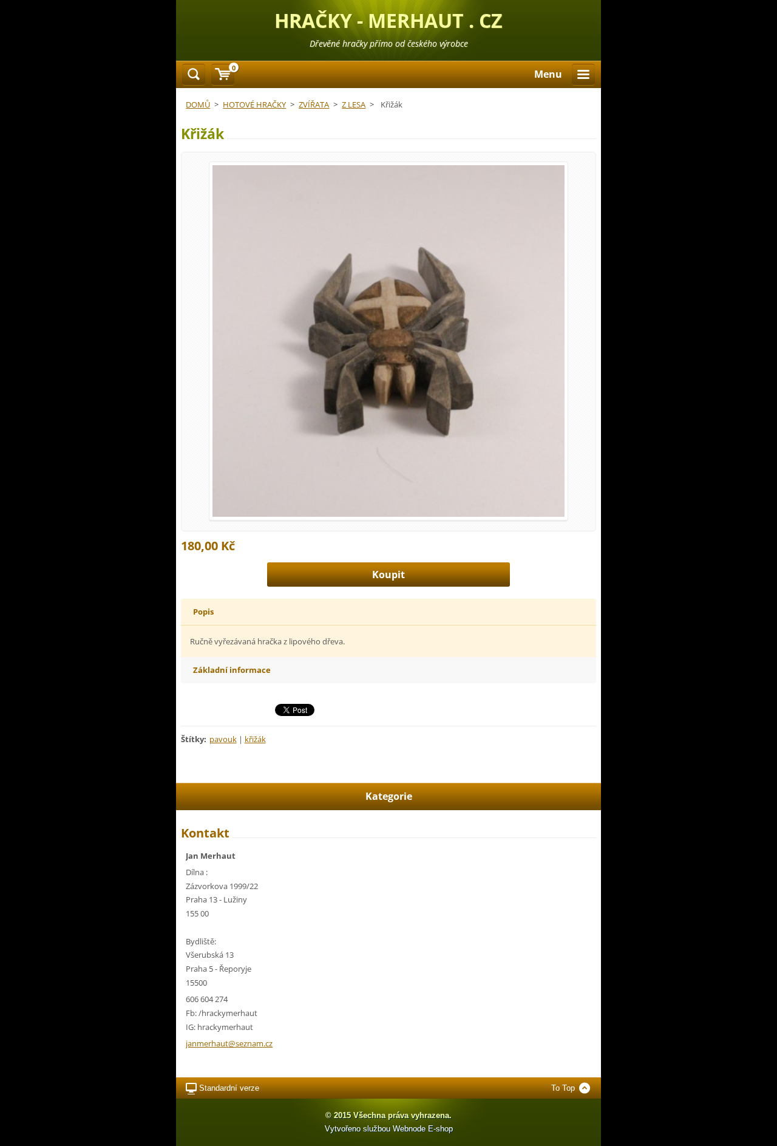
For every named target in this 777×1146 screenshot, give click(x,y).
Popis (203, 611)
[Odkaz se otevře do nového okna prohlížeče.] (388, 340)
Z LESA (353, 104)
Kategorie (388, 796)
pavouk (223, 739)
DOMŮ (198, 104)
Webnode (409, 1128)
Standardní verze (229, 1088)
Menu (548, 74)
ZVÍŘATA (314, 104)
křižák (255, 739)
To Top (563, 1088)
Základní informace (232, 669)
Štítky (192, 739)
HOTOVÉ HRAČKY (254, 104)
